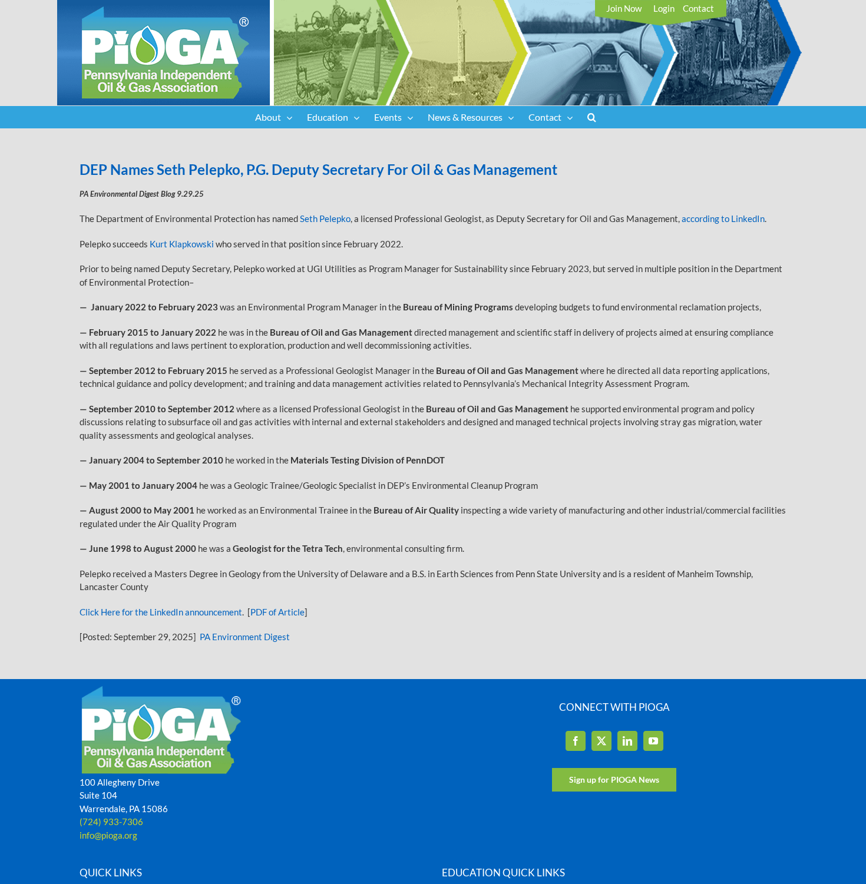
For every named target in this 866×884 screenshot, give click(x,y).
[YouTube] (653, 741)
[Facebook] (576, 741)
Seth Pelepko (325, 218)
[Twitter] (601, 741)
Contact (698, 8)
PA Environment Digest (245, 636)
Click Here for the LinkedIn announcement (161, 612)
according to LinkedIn (723, 218)
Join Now (624, 8)
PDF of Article (277, 612)
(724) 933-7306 (111, 821)
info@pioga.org (108, 835)
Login (664, 8)
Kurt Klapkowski (182, 244)
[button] (591, 117)
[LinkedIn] (627, 741)
